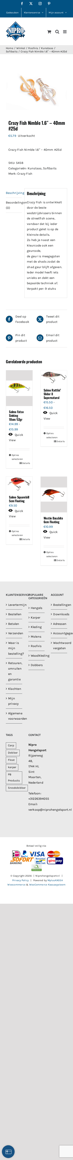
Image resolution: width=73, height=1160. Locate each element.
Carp (11, 745)
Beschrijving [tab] (14, 193)
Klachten (14, 689)
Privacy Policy (20, 880)
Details (26, 463)
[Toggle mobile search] (57, 32)
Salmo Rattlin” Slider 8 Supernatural (52, 394)
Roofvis (36, 646)
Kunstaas (35, 168)
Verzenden (14, 633)
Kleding (36, 627)
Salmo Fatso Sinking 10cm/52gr (16, 415)
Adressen (59, 624)
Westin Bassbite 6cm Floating (53, 520)
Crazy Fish (24, 173)
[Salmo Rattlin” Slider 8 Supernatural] (54, 377)
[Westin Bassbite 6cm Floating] (54, 495)
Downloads (59, 614)
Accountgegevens (59, 633)
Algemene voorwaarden (14, 716)
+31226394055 (38, 798)
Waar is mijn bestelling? (14, 648)
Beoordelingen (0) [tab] (14, 205)
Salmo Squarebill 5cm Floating (19, 499)
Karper (35, 617)
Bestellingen (59, 605)
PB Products (14, 777)
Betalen (13, 624)
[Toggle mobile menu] (65, 32)
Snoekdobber (17, 787)
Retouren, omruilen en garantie (14, 671)
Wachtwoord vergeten (59, 645)
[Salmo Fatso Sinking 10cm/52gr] (19, 388)
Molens (36, 636)
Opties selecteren (15, 457)
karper (12, 767)
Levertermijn (14, 605)
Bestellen (14, 614)
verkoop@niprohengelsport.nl (50, 809)
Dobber (13, 752)
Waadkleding (37, 655)
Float (11, 760)
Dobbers (37, 665)
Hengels (36, 608)
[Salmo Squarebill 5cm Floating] (19, 484)
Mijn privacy (13, 701)
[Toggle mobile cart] (49, 32)
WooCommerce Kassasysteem (47, 884)
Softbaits (49, 168)
